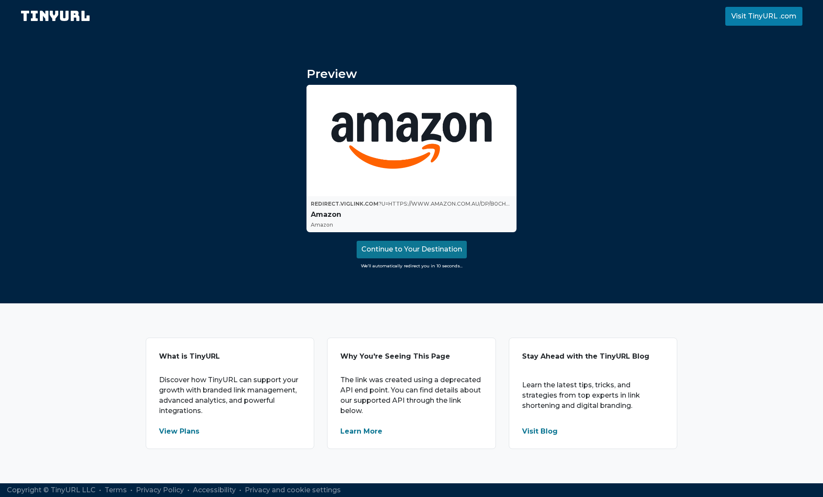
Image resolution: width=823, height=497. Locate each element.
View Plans (179, 431)
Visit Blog (540, 431)
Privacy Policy (161, 490)
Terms (117, 490)
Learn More (361, 431)
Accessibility (215, 490)
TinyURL (55, 16)
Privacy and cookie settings (293, 490)
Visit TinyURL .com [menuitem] (763, 16)
